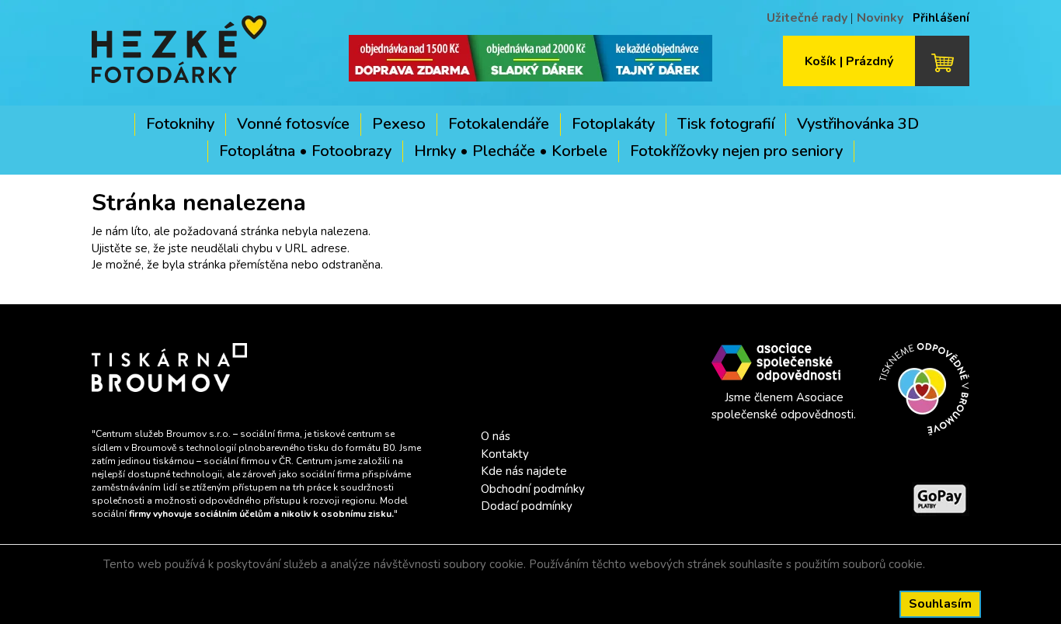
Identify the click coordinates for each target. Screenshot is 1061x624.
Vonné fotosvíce (293, 123)
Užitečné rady (807, 17)
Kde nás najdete (524, 471)
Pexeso (399, 123)
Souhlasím (940, 603)
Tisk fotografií (725, 123)
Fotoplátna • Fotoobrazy (305, 150)
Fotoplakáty (613, 123)
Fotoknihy (180, 123)
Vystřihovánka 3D (858, 123)
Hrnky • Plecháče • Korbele (510, 150)
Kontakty (505, 454)
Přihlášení (941, 18)
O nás (495, 436)
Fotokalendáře (498, 123)
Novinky (880, 17)
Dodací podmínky (526, 506)
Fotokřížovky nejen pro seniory (736, 150)
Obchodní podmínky (533, 489)
